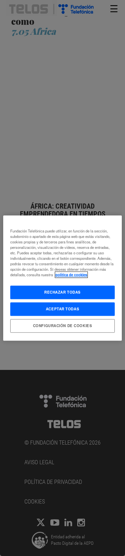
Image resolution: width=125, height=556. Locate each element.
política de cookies (71, 274)
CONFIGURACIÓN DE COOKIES (62, 325)
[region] (62, 278)
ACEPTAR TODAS (62, 308)
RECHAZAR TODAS (62, 292)
